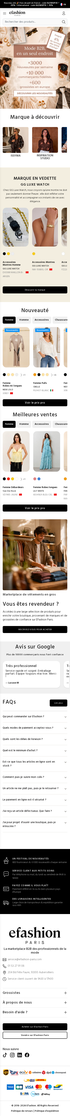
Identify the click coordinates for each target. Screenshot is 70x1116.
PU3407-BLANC (41, 390)
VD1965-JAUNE (10, 495)
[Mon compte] (63, 13)
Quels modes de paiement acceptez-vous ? (28, 728)
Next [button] (63, 67)
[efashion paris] (19, 13)
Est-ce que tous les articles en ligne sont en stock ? (29, 764)
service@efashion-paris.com (25, 959)
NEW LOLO (8, 390)
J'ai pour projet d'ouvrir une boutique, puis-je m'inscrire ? (29, 824)
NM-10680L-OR (40, 269)
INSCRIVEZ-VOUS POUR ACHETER (35, 629)
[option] (35, 68)
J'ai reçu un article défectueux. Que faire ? (27, 811)
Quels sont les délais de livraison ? (23, 739)
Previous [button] (6, 67)
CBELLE (36, 387)
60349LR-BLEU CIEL (42, 495)
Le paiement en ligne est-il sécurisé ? (24, 800)
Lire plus (58, 703)
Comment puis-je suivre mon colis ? (23, 777)
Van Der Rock (9, 491)
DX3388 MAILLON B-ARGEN (13, 274)
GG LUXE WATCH (11, 269)
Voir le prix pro (35, 403)
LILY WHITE (38, 491)
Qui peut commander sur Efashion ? (23, 717)
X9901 (6, 393)
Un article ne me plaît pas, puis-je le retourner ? (31, 788)
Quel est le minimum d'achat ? (20, 751)
